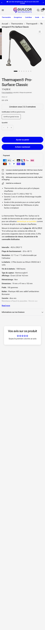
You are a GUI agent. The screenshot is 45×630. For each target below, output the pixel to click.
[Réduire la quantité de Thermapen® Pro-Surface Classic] (4, 127)
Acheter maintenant (22, 147)
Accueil (5, 24)
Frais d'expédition (7, 92)
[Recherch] (38, 10)
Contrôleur (28, 17)
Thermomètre (6, 17)
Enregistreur (18, 17)
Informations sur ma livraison (13, 312)
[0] (41, 10)
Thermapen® (31, 24)
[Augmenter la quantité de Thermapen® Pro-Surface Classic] (11, 127)
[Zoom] (39, 31)
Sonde (37, 17)
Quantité (5, 123)
